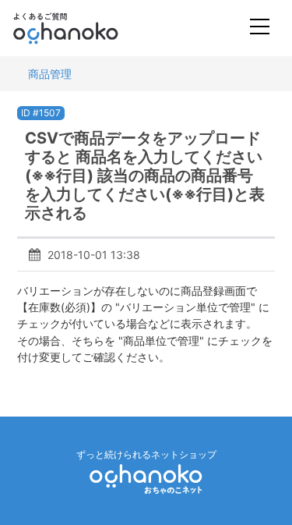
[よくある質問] (86, 28)
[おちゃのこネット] (146, 478)
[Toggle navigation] (260, 28)
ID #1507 (41, 113)
